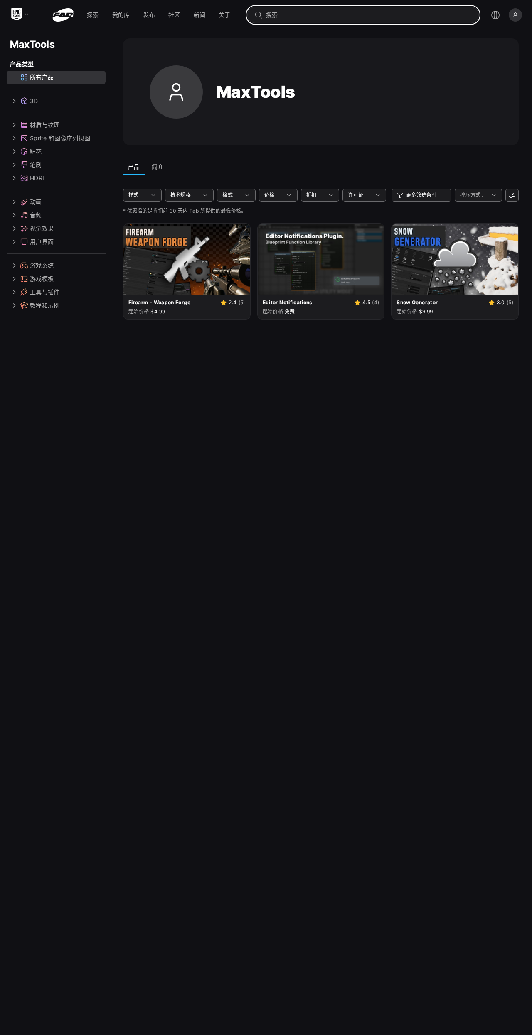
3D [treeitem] (34, 100)
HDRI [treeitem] (37, 177)
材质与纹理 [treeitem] (44, 124)
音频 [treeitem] (36, 214)
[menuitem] (93, 15)
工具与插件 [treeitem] (44, 291)
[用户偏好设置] (512, 195)
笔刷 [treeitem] (36, 164)
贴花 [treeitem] (36, 151)
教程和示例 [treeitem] (44, 305)
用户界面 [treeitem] (42, 241)
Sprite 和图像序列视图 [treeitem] (60, 137)
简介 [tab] (158, 166)
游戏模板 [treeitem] (42, 278)
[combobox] (369, 15)
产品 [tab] (134, 166)
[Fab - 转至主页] (63, 15)
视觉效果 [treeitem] (42, 228)
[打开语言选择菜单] (495, 15)
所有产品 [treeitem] (42, 77)
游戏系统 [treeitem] (42, 265)
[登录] (515, 15)
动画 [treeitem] (36, 201)
